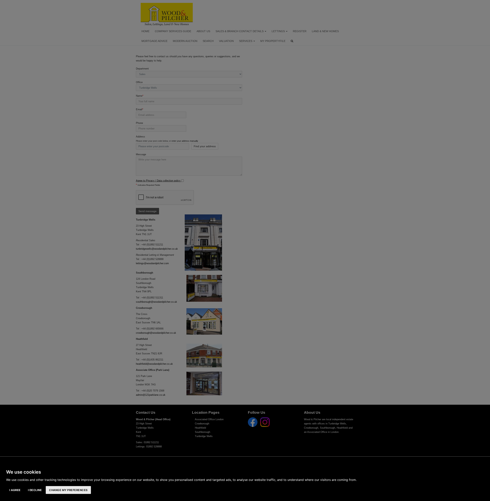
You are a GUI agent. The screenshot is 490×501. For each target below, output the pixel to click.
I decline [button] (35, 490)
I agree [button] (15, 490)
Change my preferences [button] (68, 490)
